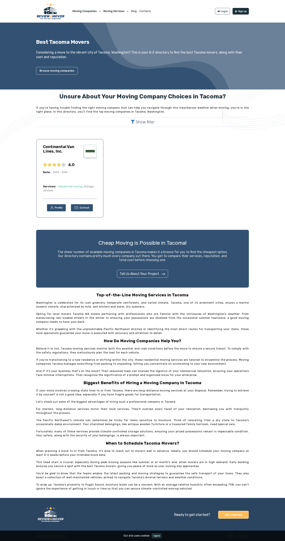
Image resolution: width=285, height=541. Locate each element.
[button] (56, 207)
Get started (233, 514)
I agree (156, 535)
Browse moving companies (57, 70)
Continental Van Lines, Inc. (58, 149)
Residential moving (70, 186)
